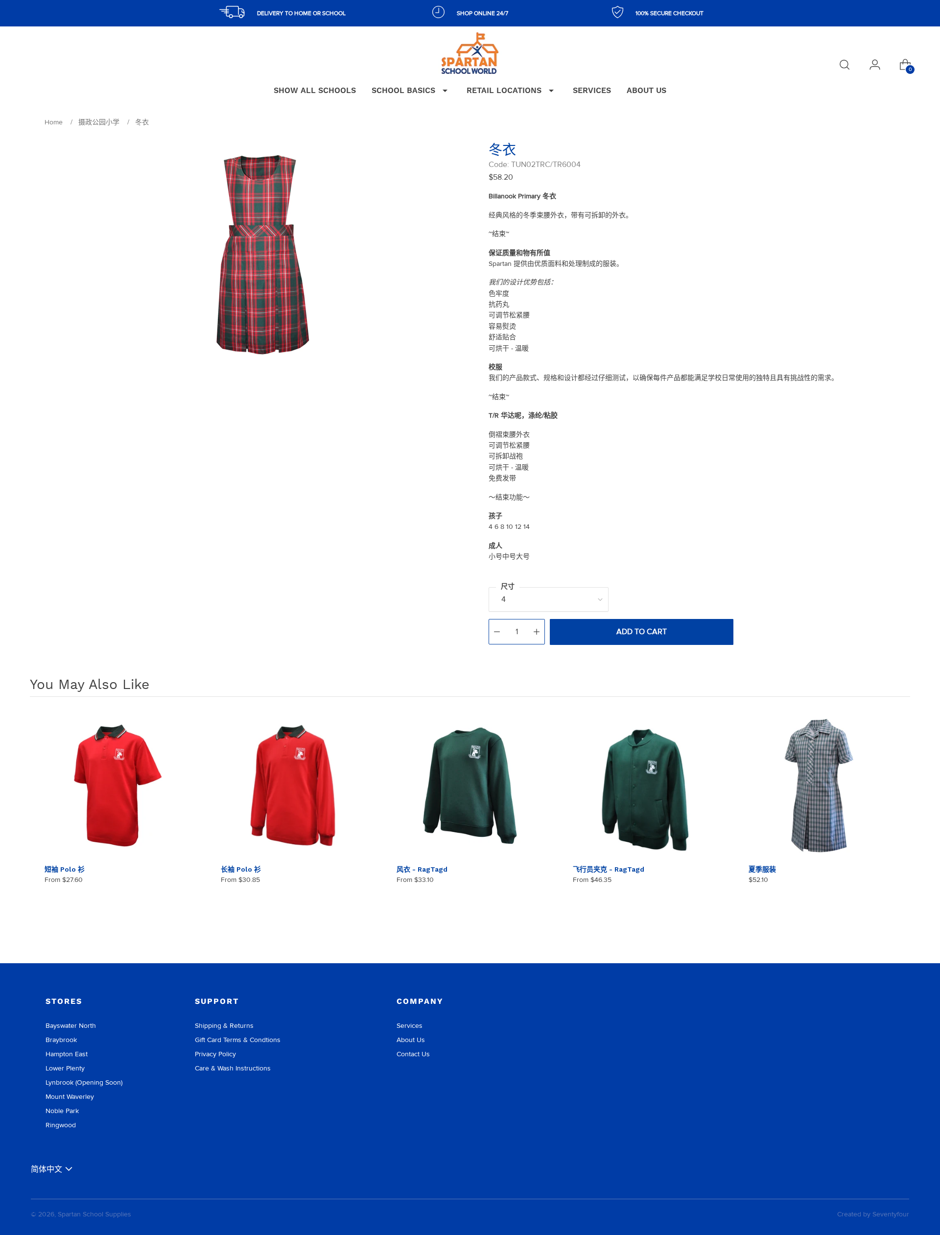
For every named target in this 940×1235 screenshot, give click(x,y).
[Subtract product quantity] (497, 631)
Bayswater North (71, 1025)
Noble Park (62, 1111)
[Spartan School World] (470, 53)
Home (54, 122)
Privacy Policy (215, 1054)
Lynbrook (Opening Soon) (84, 1082)
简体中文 (46, 1169)
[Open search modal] (844, 64)
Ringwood (61, 1125)
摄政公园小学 (98, 122)
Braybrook (61, 1040)
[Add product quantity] (536, 631)
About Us (411, 1040)
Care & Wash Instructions (233, 1068)
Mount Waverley (70, 1096)
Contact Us (413, 1054)
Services (410, 1025)
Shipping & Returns (224, 1025)
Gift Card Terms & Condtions (238, 1040)
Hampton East (67, 1054)
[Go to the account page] (875, 64)
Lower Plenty (65, 1068)
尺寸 (508, 586)
